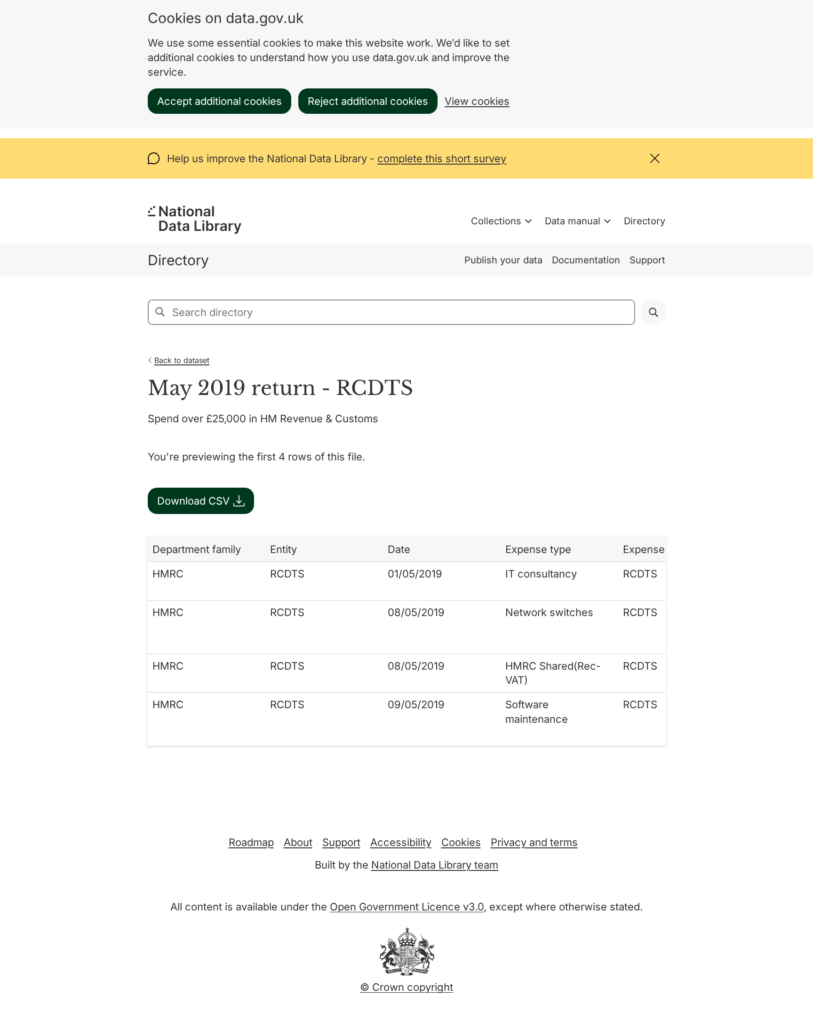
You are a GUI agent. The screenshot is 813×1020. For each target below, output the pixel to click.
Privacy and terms (534, 842)
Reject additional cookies (368, 101)
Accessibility (400, 842)
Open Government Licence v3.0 (407, 907)
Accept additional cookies (219, 101)
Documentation (586, 260)
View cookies (477, 101)
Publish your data (503, 260)
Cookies (461, 842)
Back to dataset (181, 360)
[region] (406, 642)
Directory (644, 221)
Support (647, 260)
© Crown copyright (406, 987)
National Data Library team (434, 865)
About (298, 842)
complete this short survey (441, 158)
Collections (496, 221)
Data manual (572, 221)
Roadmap (251, 842)
